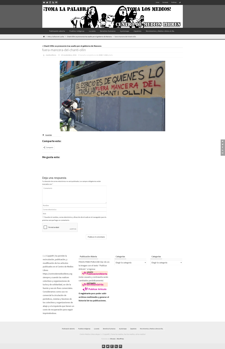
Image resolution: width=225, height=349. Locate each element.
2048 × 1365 (103, 55)
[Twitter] (47, 2)
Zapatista (133, 329)
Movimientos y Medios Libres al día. (151, 329)
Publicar (174, 2)
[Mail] (56, 2)
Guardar (48, 135)
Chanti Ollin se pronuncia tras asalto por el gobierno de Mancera (89, 37)
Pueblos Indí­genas (84, 329)
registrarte (86, 293)
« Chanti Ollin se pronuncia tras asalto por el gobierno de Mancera (71, 46)
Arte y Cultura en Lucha (56, 37)
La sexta (96, 329)
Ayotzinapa (123, 329)
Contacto (165, 2)
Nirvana (112, 339)
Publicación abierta (68, 329)
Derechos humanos (109, 329)
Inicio (157, 2)
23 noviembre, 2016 (68, 55)
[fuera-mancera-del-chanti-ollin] (112, 96)
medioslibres (51, 55)
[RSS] (53, 2)
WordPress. (120, 339)
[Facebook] (50, 2)
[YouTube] (44, 2)
